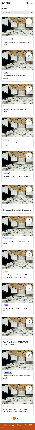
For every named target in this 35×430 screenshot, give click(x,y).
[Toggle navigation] (32, 3)
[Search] (27, 12)
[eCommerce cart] (27, 3)
